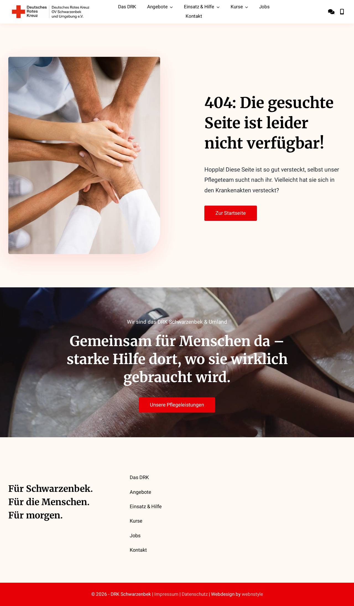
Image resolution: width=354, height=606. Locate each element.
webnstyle (252, 594)
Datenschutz (195, 594)
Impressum (166, 594)
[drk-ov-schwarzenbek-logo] (50, 7)
